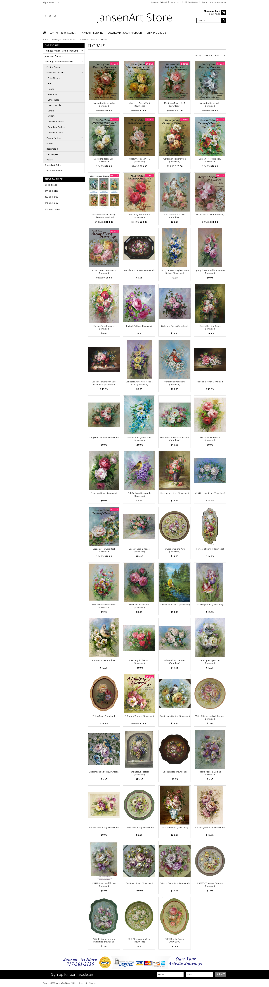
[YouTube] (55, 16)
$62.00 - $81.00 (51, 203)
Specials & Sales (53, 165)
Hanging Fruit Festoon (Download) (139, 773)
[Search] (223, 20)
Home (45, 39)
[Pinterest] (50, 16)
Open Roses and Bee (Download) (139, 606)
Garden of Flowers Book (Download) (103, 550)
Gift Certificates (191, 2)
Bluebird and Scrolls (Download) (104, 771)
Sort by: (198, 55)
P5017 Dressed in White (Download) (139, 940)
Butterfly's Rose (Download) (139, 326)
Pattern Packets (54, 138)
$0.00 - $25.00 (51, 185)
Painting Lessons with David (64, 39)
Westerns (52, 94)
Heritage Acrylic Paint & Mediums (61, 50)
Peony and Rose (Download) (104, 493)
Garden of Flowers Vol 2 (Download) (210, 160)
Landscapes (53, 99)
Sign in (204, 2)
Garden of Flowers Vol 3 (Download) (174, 160)
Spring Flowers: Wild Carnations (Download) (210, 271)
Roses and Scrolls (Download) (210, 214)
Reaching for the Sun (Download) (139, 661)
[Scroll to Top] (264, 983)
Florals (51, 88)
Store (134, 17)
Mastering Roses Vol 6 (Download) (139, 160)
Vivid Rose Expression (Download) (210, 439)
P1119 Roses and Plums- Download (104, 884)
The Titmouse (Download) (104, 660)
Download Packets (56, 127)
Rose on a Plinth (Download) (210, 381)
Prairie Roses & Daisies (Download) (210, 773)
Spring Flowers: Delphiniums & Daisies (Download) (174, 271)
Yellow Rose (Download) (104, 716)
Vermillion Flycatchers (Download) (174, 383)
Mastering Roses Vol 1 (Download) (210, 104)
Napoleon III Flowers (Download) (139, 270)
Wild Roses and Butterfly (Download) (104, 606)
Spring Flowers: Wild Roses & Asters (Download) (139, 383)
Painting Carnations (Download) (174, 883)
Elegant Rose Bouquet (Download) (104, 327)
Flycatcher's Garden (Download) (175, 716)
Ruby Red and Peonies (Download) (174, 661)
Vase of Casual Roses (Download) (139, 550)
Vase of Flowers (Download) (174, 827)
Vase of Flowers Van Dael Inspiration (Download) (104, 383)
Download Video (55, 132)
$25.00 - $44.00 (51, 191)
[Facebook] (45, 16)
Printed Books (53, 67)
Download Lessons (88, 39)
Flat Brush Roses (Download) (139, 883)
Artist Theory (54, 78)
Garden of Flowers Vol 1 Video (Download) (174, 439)
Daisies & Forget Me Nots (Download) (139, 439)
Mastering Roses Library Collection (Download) (103, 216)
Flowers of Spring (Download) (210, 548)
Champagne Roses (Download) (209, 827)
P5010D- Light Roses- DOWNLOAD (174, 940)
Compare (159, 2)
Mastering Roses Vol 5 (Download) (139, 216)
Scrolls (51, 110)
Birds (50, 83)
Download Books (56, 121)
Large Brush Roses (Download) (104, 437)
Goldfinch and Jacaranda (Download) (139, 494)
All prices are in (51, 2)
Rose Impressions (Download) (174, 493)
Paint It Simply (54, 105)
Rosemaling (52, 148)
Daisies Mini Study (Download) (139, 827)
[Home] (44, 33)
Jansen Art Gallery (53, 170)
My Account (176, 2)
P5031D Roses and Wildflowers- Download (210, 717)
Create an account (218, 2)
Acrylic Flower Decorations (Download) (104, 271)
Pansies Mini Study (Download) (103, 827)
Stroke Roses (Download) (174, 771)
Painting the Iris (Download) (210, 604)
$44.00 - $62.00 (51, 197)
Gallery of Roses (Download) (174, 326)
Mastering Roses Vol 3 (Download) (139, 104)
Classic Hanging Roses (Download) (210, 327)
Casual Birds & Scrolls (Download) (174, 216)
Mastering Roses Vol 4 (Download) (104, 104)
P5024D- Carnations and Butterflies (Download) (104, 940)
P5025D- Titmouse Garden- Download (210, 884)
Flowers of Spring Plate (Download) (174, 550)
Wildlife (51, 116)
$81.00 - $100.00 (52, 209)
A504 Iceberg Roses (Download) (210, 493)
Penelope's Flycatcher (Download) (210, 661)
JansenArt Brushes (54, 56)
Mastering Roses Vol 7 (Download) (104, 160)
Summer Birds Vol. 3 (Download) (175, 604)
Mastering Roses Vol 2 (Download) (174, 104)
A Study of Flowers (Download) (139, 716)
